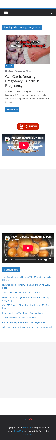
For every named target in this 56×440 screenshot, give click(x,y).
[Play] (6, 259)
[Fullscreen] (50, 259)
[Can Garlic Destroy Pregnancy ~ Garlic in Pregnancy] (28, 49)
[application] (28, 247)
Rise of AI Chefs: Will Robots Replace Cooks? (23, 313)
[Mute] (45, 259)
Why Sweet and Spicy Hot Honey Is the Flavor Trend (27, 327)
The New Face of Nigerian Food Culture (21, 292)
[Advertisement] (28, 197)
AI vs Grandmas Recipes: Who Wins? (19, 317)
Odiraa (28, 71)
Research (9, 66)
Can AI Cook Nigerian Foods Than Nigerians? (23, 322)
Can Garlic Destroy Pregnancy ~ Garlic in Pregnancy (22, 81)
